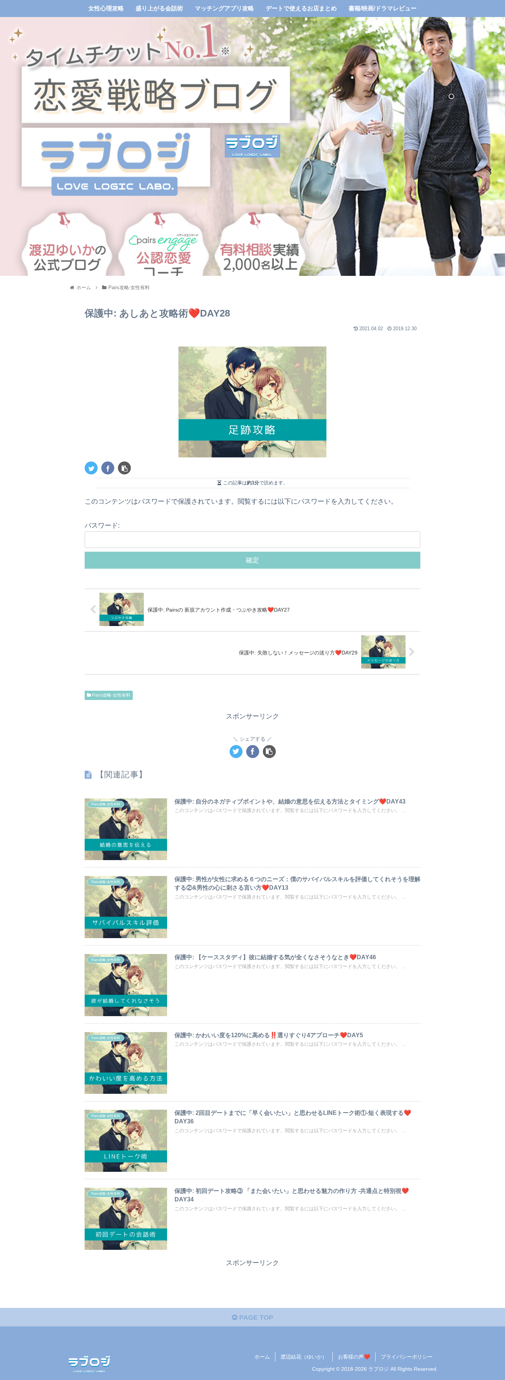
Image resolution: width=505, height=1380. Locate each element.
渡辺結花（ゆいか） (304, 1357)
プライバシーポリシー (407, 1357)
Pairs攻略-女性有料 (111, 695)
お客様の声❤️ (354, 1357)
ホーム (262, 1357)
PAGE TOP (255, 1317)
